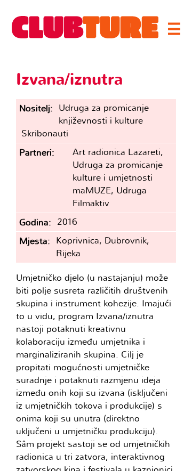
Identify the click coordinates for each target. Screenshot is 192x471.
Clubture (85, 27)
